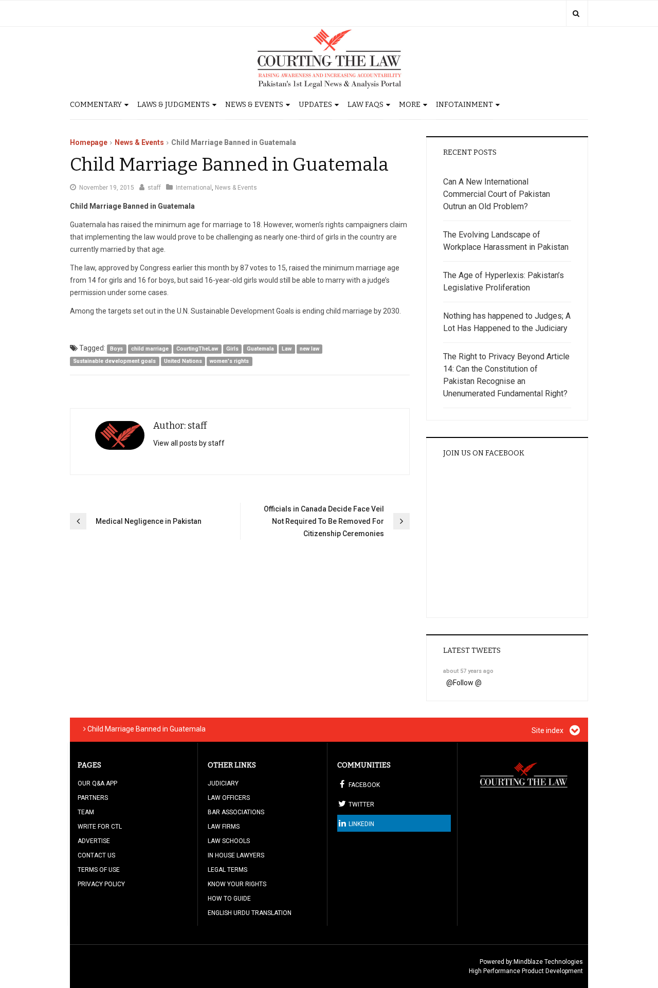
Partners (93, 797)
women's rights (229, 361)
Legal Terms (227, 869)
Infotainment (464, 104)
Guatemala (260, 348)
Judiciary (223, 783)
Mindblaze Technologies (548, 961)
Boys (116, 348)
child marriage (150, 348)
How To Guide (229, 898)
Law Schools (229, 841)
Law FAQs (365, 104)
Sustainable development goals (114, 361)
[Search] (576, 13)
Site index (548, 730)
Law (286, 348)
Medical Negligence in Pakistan (149, 521)
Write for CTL (100, 826)
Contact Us (96, 855)
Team (86, 812)
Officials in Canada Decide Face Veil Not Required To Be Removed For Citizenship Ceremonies (324, 521)
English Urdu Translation (249, 913)
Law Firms (224, 826)
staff (154, 187)
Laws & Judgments (173, 104)
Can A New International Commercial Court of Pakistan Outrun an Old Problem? (496, 194)
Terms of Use (99, 869)
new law (309, 348)
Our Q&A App (97, 783)
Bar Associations (236, 812)
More (410, 104)
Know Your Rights (237, 884)
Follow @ (467, 683)
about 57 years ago (468, 671)
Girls (232, 348)
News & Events (254, 104)
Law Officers (229, 797)
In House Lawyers (236, 855)
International (194, 187)
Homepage (88, 142)
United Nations (183, 361)
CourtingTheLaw (197, 348)
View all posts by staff (189, 443)
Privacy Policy (101, 884)
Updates (315, 104)
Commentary (96, 104)
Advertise (94, 841)
